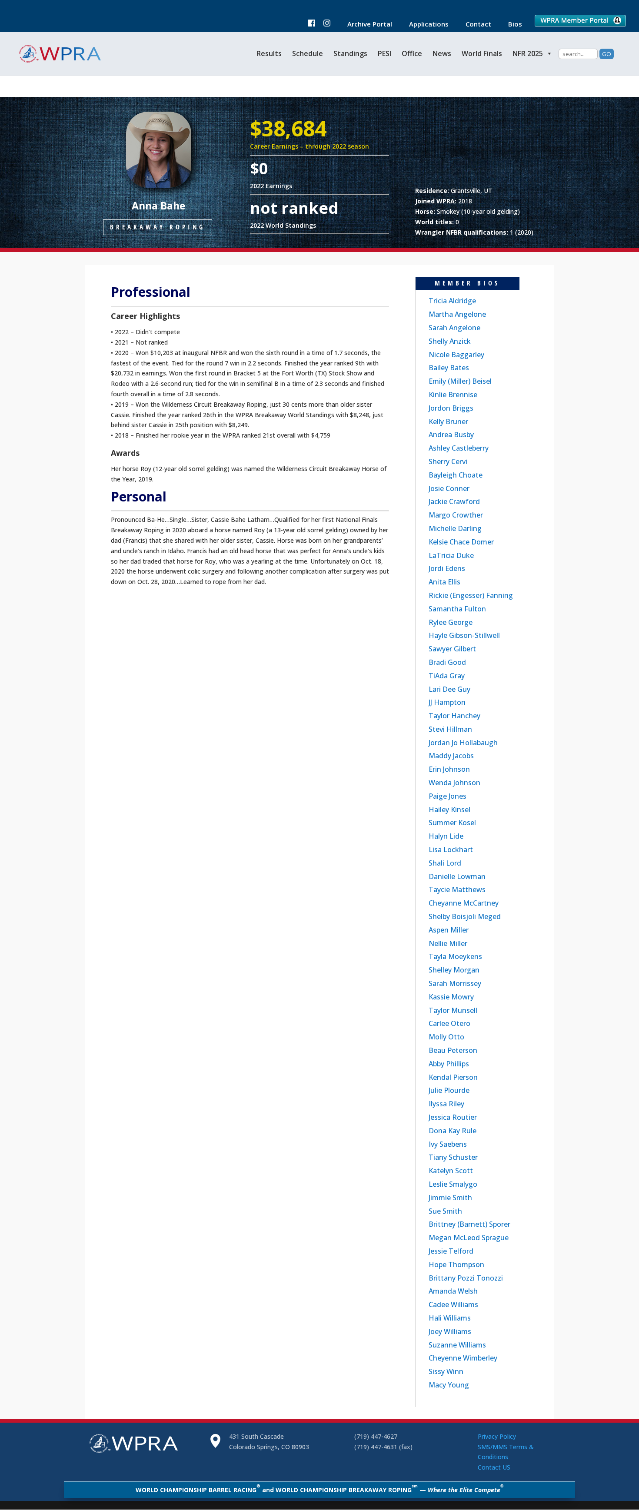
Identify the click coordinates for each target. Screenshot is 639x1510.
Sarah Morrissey (455, 983)
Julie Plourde (449, 1090)
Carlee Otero (449, 1023)
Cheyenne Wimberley (463, 1358)
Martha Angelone (457, 314)
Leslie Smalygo (453, 1184)
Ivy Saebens (448, 1144)
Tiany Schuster (453, 1157)
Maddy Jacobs (451, 755)
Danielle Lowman (457, 876)
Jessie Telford (451, 1251)
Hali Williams (450, 1318)
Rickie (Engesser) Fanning (471, 595)
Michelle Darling (455, 528)
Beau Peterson (453, 1050)
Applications (424, 24)
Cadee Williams (453, 1304)
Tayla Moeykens (455, 956)
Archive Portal (365, 24)
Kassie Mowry (451, 997)
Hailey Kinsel (449, 809)
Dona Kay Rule (452, 1130)
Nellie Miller (448, 943)
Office (412, 53)
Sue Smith (445, 1211)
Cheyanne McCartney (464, 903)
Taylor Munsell (453, 1010)
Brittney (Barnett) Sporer (469, 1224)
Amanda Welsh (453, 1291)
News (442, 53)
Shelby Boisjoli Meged (465, 916)
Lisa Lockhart (451, 849)
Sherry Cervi (448, 461)
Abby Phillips (449, 1064)
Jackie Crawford (454, 501)
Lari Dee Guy (449, 689)
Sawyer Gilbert (452, 649)
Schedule (307, 53)
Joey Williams (450, 1331)
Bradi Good (447, 662)
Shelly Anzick (450, 341)
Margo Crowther (456, 515)
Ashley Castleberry (459, 448)
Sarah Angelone (454, 327)
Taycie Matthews (457, 889)
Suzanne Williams (457, 1345)
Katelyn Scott (451, 1170)
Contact (474, 24)
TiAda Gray (447, 675)
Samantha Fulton (457, 609)
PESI (384, 53)
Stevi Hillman (450, 729)
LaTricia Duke (451, 555)
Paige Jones (447, 796)
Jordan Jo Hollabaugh (463, 742)
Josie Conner (449, 488)
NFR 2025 (528, 53)
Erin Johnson (449, 769)
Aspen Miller (449, 930)
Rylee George (451, 622)
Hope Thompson (456, 1264)
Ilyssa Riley (446, 1103)
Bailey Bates (449, 367)
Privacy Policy (497, 1436)
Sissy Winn (446, 1371)
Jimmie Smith (450, 1197)
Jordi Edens (447, 568)
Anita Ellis (444, 582)
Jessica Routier (453, 1117)
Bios (510, 24)
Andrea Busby (451, 434)
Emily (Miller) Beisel (460, 381)
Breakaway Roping (157, 226)
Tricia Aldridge (452, 300)
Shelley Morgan (454, 970)
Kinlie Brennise (453, 394)
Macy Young (449, 1385)
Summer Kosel (452, 822)
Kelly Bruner (448, 421)
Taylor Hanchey (454, 715)
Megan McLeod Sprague (469, 1237)
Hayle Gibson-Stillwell (464, 635)
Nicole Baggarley (456, 354)
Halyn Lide (446, 836)
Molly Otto (446, 1037)
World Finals (482, 53)
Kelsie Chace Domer (461, 542)
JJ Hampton (447, 702)
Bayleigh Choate (456, 475)
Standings (350, 53)
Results (269, 53)
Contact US (494, 1467)
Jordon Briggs (451, 408)
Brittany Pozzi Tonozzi (466, 1278)
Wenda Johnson (454, 782)
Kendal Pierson (453, 1077)
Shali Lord (445, 863)
